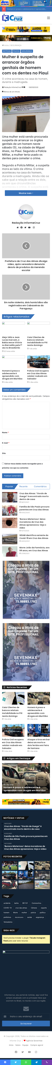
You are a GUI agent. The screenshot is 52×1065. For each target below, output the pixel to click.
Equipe (25, 1045)
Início (6, 45)
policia (33, 912)
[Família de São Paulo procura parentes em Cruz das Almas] (9, 510)
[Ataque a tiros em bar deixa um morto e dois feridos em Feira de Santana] (38, 730)
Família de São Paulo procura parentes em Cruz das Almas (34, 508)
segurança (40, 917)
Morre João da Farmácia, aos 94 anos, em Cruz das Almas (34, 549)
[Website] (18, 227)
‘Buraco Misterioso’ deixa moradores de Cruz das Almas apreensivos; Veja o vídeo (32, 523)
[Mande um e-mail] (24, 87)
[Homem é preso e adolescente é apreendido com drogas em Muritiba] (13, 361)
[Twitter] (26, 227)
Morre (15, 912)
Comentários (40, 486)
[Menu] (48, 19)
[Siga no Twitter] (22, 87)
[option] (26, 778)
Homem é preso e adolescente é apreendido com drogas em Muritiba (12, 374)
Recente (23, 486)
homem (6, 912)
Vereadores (8, 922)
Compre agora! (36, 1045)
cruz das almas (21, 908)
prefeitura (7, 917)
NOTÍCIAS (7, 51)
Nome (5, 432)
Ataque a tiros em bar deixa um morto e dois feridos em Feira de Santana (38, 744)
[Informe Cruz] (12, 18)
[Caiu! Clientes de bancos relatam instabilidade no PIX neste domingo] (38, 328)
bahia (16, 903)
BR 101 (25, 903)
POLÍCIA (16, 51)
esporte (44, 908)
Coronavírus (36, 903)
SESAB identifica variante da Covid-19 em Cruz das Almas (33, 537)
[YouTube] (30, 227)
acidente (7, 903)
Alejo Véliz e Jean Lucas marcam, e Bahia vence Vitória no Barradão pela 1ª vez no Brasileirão (12, 342)
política (42, 912)
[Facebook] (22, 227)
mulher (24, 912)
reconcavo (19, 917)
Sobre (18, 1045)
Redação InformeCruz (12, 87)
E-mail (5, 443)
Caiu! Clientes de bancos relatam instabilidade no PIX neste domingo (37, 341)
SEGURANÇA (15, 45)
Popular (9, 486)
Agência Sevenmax (34, 1041)
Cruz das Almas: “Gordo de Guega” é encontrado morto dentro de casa (34, 496)
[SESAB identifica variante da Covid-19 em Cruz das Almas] (9, 539)
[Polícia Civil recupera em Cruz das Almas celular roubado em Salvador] (38, 361)
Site (4, 453)
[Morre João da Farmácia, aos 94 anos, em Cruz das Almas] (9, 551)
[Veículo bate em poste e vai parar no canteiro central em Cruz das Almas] (42, 875)
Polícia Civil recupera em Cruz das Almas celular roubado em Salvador (38, 374)
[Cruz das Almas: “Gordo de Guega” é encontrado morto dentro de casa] (9, 497)
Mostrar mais (25, 193)
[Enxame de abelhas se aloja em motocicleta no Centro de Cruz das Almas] (9, 884)
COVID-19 (8, 908)
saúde (29, 917)
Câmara (34, 908)
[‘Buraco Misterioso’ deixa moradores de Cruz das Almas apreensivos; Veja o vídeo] (9, 523)
